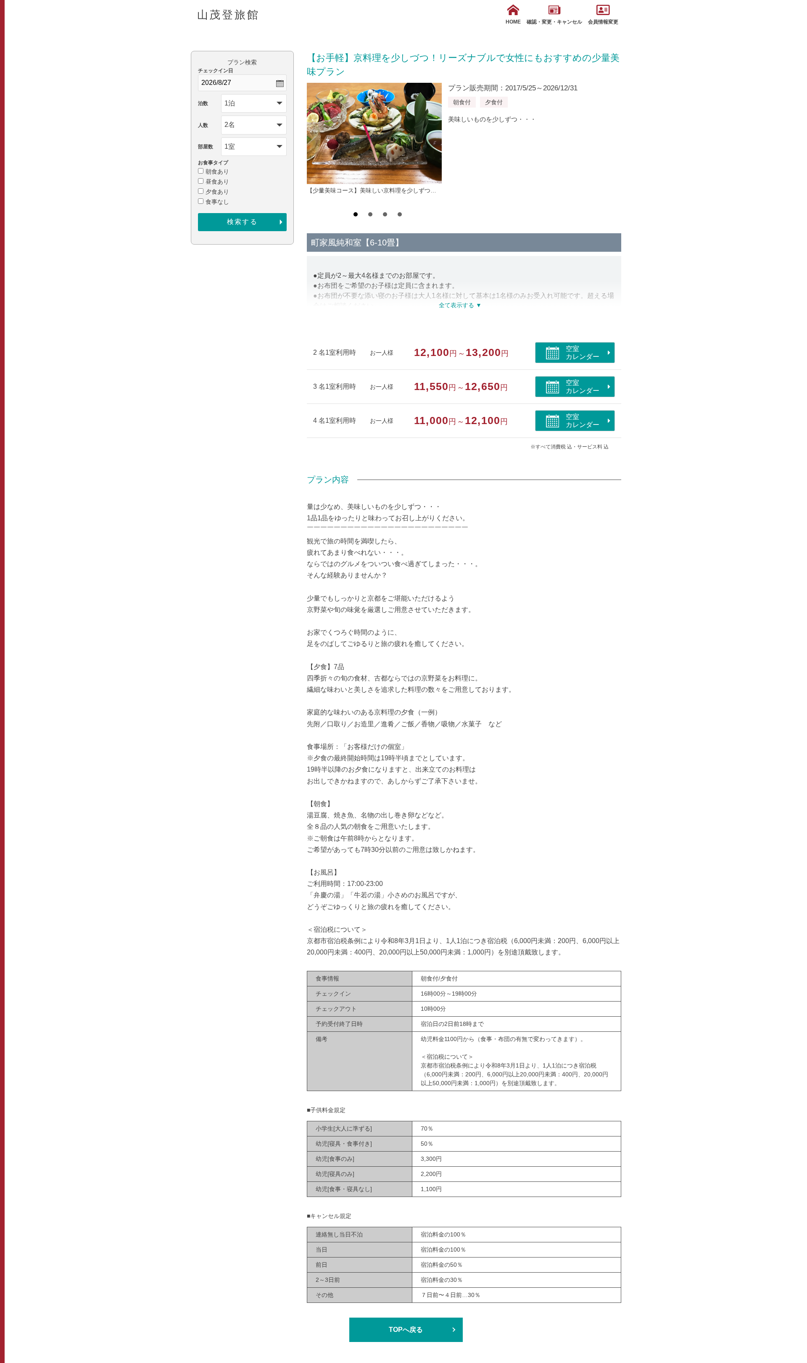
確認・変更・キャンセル (554, 22)
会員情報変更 (603, 22)
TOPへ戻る (406, 1329)
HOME (513, 22)
